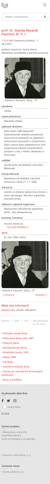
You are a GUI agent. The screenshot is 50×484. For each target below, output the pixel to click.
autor (5, 232)
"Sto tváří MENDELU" (18, 227)
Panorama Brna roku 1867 (18, 338)
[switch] (4, 407)
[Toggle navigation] (44, 5)
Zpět (16, 320)
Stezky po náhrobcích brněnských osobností (22, 373)
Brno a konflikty (12, 379)
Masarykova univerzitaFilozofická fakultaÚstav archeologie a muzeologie (18, 435)
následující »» (41, 295)
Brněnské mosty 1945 (15, 352)
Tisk (26, 320)
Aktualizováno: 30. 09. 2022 (41, 322)
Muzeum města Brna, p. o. (16, 455)
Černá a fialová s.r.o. (13, 471)
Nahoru (5, 320)
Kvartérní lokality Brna (15, 366)
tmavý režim (14, 406)
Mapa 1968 (9, 357)
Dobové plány (10, 343)
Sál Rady (7, 362)
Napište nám (8, 309)
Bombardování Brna (14, 347)
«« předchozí (8, 295)
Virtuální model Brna (14, 333)
